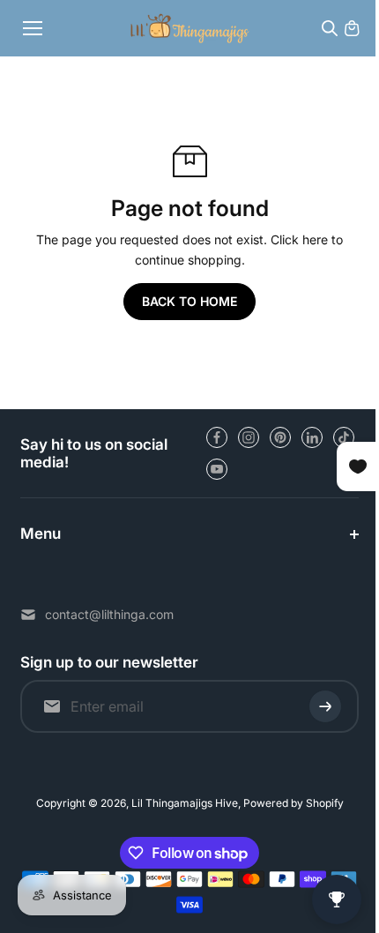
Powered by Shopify (289, 803)
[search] (329, 28)
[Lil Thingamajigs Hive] (189, 28)
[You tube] (216, 469)
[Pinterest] (280, 437)
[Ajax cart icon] (351, 28)
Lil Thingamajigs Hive (180, 803)
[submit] (316, 706)
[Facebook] (216, 437)
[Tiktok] (343, 437)
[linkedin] (312, 437)
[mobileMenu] (32, 28)
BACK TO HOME (189, 301)
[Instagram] (248, 437)
